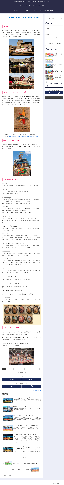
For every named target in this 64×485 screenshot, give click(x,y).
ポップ (47, 31)
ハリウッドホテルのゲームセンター (53, 39)
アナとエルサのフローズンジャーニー (53, 44)
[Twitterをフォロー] (12, 386)
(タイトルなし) (49, 28)
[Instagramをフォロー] (31, 386)
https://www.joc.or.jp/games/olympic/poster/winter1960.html (23, 136)
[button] (62, 18)
